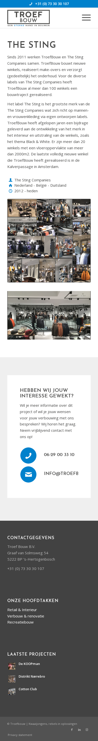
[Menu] (84, 18)
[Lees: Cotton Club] (11, 691)
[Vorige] (18, 313)
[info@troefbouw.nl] (28, 474)
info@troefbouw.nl (70, 474)
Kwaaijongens (38, 724)
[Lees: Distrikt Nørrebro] (11, 678)
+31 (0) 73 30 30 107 (52, 3)
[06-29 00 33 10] (28, 455)
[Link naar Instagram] (87, 729)
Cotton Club (28, 689)
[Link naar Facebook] (72, 729)
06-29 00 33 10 (59, 455)
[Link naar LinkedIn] (79, 729)
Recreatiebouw (20, 622)
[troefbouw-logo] (40, 18)
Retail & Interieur (22, 609)
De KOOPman (29, 663)
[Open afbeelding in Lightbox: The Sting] (85, 337)
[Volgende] (79, 313)
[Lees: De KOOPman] (11, 666)
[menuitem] (84, 18)
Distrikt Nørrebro (32, 676)
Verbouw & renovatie (25, 615)
